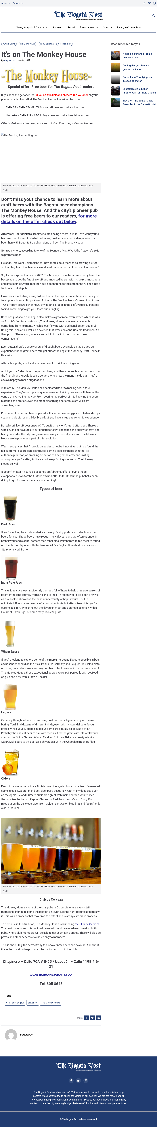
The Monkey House (50, 1002)
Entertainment (87, 27)
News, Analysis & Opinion (30, 27)
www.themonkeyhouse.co (51, 975)
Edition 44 (32, 1002)
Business (57, 27)
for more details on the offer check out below (49, 218)
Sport (106, 27)
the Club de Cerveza (87, 924)
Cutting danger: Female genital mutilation (136, 67)
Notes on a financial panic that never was (137, 55)
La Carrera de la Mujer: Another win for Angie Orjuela (139, 90)
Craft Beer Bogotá (15, 1002)
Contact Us (18, 3)
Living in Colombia (127, 27)
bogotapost (9, 60)
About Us (5, 3)
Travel (71, 27)
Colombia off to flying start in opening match (138, 79)
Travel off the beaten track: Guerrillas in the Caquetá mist (139, 102)
